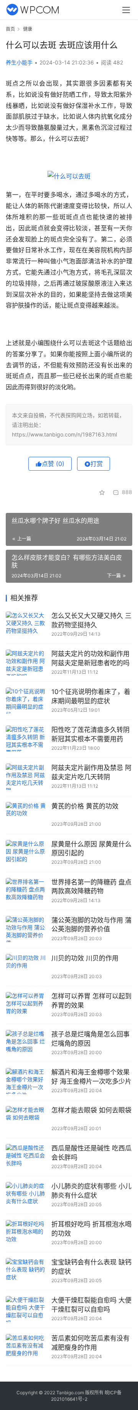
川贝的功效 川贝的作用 (84, 958)
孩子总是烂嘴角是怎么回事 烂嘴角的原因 (90, 1038)
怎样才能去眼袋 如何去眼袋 (91, 1110)
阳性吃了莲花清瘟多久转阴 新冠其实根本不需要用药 (90, 734)
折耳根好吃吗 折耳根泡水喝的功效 (91, 1228)
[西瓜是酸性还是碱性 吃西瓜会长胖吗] (27, 1157)
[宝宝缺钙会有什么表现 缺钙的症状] (27, 1271)
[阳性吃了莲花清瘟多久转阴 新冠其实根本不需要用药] (27, 739)
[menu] (126, 10)
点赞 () (53, 464)
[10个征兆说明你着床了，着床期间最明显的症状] (27, 701)
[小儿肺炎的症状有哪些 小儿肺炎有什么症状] (27, 1195)
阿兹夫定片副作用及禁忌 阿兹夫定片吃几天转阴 (91, 772)
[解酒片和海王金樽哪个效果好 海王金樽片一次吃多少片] (27, 1081)
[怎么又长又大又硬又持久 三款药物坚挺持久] (27, 625)
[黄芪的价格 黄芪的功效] (27, 815)
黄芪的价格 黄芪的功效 (84, 806)
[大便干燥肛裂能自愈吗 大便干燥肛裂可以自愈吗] (27, 1309)
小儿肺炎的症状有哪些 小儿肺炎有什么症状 (91, 1190)
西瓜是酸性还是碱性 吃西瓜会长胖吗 (91, 1152)
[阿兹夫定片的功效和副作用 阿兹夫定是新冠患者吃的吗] (27, 663)
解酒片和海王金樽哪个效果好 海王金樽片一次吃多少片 (91, 1076)
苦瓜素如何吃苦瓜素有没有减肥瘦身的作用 (90, 1342)
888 (127, 492)
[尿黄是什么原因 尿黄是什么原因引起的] (27, 853)
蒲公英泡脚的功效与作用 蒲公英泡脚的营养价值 (91, 924)
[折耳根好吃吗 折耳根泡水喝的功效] (27, 1233)
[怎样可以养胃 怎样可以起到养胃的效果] (27, 1005)
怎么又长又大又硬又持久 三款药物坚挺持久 (91, 620)
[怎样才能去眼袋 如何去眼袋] (27, 1119)
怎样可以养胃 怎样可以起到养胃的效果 (91, 1000)
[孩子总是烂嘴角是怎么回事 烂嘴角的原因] (27, 1043)
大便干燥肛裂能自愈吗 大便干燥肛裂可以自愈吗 (91, 1304)
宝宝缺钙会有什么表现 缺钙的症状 (91, 1266)
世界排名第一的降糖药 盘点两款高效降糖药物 (91, 886)
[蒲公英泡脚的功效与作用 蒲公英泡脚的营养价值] (27, 929)
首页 (10, 29)
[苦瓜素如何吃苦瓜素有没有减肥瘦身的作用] (27, 1347)
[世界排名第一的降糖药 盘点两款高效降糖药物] (27, 891)
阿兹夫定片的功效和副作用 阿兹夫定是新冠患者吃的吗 (90, 658)
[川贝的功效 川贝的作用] (27, 967)
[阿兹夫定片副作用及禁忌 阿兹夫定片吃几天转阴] (27, 777)
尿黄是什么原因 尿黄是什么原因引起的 (91, 848)
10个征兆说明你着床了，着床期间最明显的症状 (90, 696)
